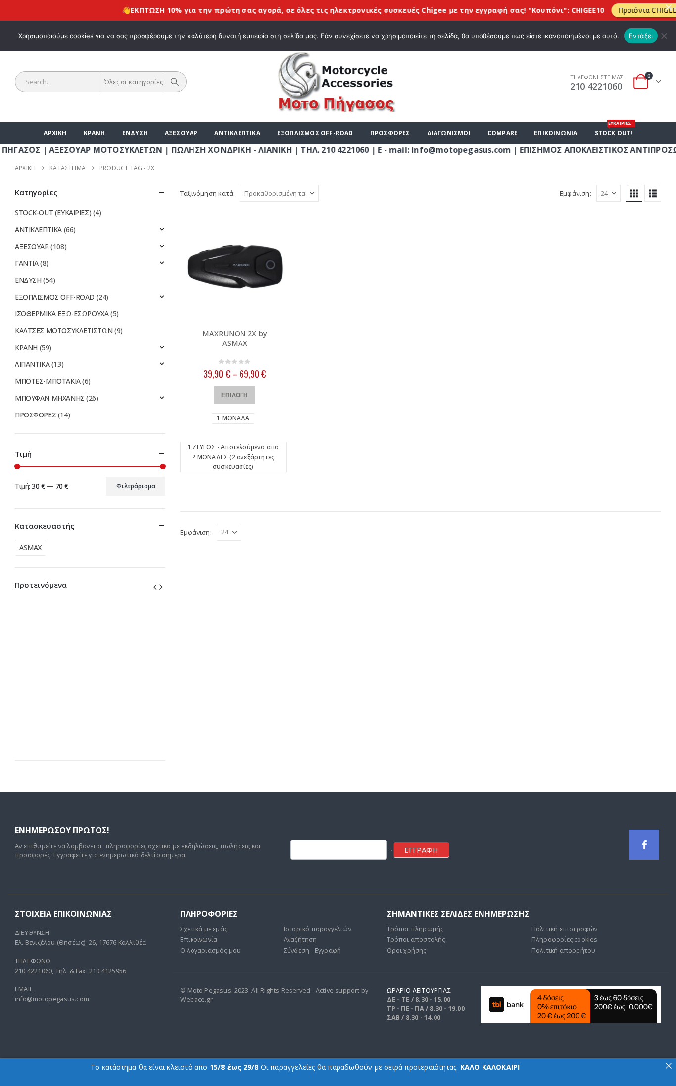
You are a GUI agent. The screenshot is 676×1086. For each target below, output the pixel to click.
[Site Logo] (338, 81)
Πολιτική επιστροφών (564, 929)
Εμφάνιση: (575, 193)
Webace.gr (196, 999)
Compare (502, 133)
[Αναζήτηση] (174, 82)
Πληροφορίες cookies (564, 939)
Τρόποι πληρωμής (415, 929)
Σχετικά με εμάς (203, 929)
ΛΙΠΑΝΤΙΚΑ (32, 364)
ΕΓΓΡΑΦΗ (421, 850)
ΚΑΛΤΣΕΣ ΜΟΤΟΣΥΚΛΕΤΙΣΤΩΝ (63, 330)
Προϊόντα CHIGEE (628, 10)
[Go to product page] (235, 266)
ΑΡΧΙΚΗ (55, 133)
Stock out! (614, 129)
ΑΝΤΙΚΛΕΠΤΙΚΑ (237, 133)
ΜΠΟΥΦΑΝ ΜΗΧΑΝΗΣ (50, 398)
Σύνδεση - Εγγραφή (312, 950)
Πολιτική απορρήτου (563, 950)
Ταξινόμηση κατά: (207, 193)
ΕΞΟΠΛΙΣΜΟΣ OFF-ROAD (315, 133)
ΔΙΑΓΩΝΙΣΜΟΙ (449, 133)
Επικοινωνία (555, 133)
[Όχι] (664, 36)
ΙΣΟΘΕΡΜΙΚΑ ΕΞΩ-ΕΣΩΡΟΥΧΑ (61, 313)
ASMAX (30, 547)
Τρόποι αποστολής (416, 939)
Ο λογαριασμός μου (210, 950)
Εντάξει (641, 36)
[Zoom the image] (571, 991)
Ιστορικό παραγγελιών (317, 929)
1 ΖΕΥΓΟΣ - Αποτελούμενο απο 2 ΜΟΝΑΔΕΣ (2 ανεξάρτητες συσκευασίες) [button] (233, 457)
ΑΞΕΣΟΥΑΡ (181, 133)
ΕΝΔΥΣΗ (135, 133)
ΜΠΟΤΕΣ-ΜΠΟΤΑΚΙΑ (48, 381)
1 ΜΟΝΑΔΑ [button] (233, 418)
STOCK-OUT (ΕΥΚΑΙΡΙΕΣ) (53, 212)
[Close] (668, 7)
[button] (634, 193)
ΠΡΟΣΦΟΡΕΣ (390, 133)
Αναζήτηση (300, 939)
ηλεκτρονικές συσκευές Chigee (369, 10)
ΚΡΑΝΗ (94, 133)
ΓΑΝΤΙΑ (26, 263)
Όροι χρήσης (407, 950)
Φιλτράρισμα (135, 486)
